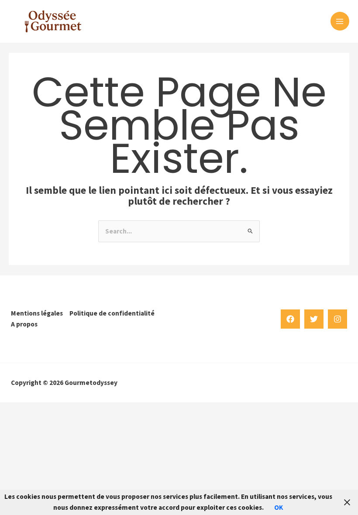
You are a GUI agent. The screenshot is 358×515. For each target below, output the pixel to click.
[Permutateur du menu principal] (339, 21)
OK (278, 507)
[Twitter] (314, 319)
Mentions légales (37, 313)
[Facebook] (290, 319)
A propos (24, 324)
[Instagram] (337, 319)
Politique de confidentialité (112, 313)
